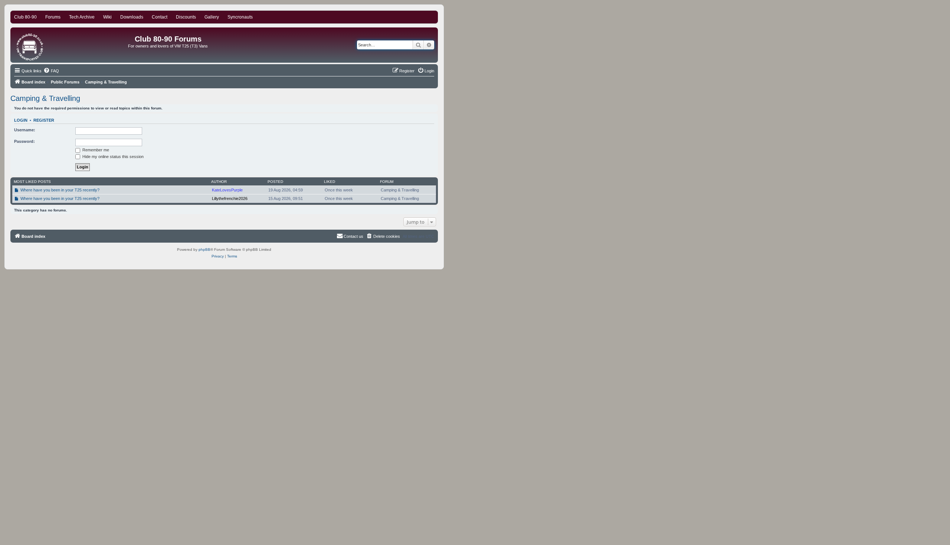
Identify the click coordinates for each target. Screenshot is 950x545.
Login (20, 120)
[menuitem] (51, 70)
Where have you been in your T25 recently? (59, 190)
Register (43, 120)
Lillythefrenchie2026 (230, 198)
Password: (24, 141)
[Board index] (30, 45)
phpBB (204, 249)
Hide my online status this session (112, 156)
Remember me (95, 150)
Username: (24, 130)
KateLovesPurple (227, 190)
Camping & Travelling (45, 98)
